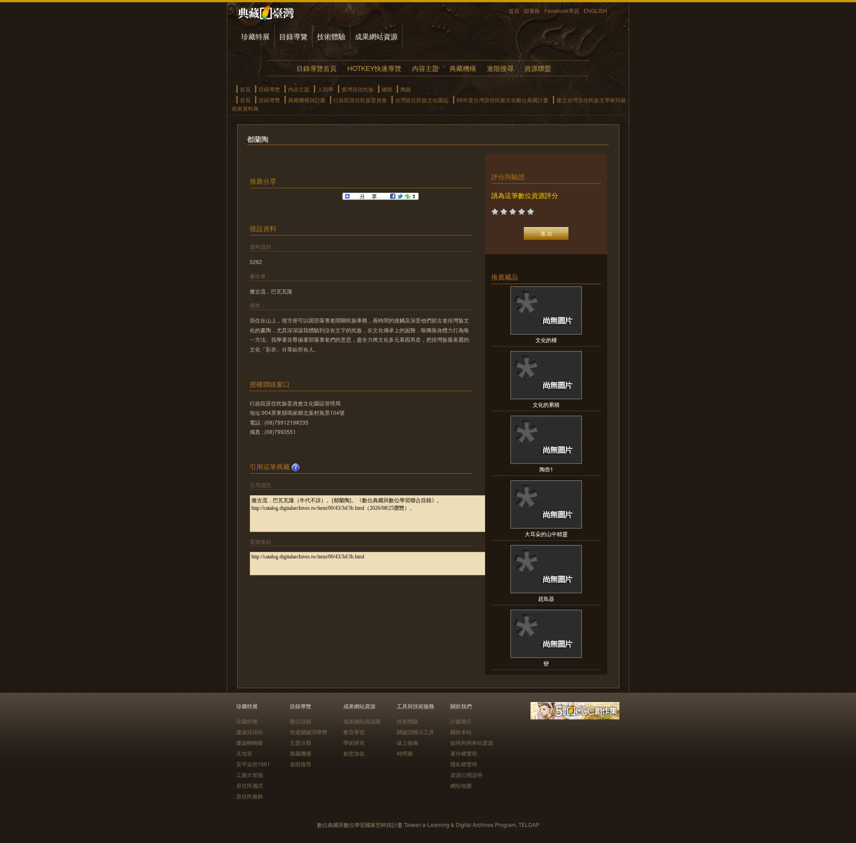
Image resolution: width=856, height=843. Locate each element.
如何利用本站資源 (471, 742)
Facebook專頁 (561, 10)
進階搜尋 (500, 68)
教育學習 (354, 732)
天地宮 (244, 753)
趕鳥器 (546, 598)
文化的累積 (546, 404)
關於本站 (461, 732)
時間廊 (405, 753)
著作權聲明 (463, 753)
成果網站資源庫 (362, 721)
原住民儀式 (249, 785)
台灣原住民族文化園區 (422, 99)
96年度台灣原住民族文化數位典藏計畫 (502, 99)
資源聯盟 (537, 68)
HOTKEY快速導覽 (374, 68)
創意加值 (354, 753)
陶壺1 (546, 469)
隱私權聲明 (463, 764)
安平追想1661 (253, 764)
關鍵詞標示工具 (415, 732)
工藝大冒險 (249, 774)
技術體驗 (331, 36)
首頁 (514, 10)
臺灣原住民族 (358, 89)
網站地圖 (461, 785)
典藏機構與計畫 (306, 99)
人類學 (325, 89)
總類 (387, 89)
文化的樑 (546, 339)
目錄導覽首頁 (316, 68)
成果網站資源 (376, 36)
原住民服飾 (249, 796)
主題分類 (300, 742)
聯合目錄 (300, 721)
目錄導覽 (293, 36)
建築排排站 (249, 732)
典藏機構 (462, 68)
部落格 (532, 10)
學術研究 (354, 742)
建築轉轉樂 (249, 742)
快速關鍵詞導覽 (308, 732)
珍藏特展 (255, 36)
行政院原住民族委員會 (360, 99)
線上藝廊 (407, 742)
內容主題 (425, 68)
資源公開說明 (466, 774)
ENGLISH (595, 10)
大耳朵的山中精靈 (546, 533)
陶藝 (405, 89)
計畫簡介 (461, 721)
